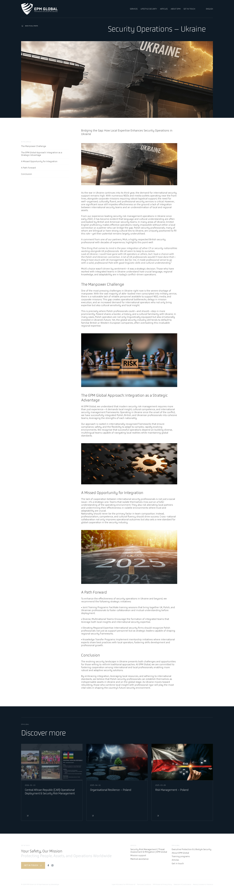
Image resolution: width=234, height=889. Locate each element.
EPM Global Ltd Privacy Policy (162, 884)
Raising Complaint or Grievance (203, 884)
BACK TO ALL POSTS (31, 26)
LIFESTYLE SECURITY (149, 9)
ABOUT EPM (175, 9)
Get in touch (178, 863)
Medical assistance (139, 859)
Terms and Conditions (144, 884)
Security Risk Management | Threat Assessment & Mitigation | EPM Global (148, 850)
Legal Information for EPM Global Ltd (123, 884)
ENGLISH (209, 9)
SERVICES (134, 9)
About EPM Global (180, 853)
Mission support (138, 855)
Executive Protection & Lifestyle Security (191, 849)
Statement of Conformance (182, 884)
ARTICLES (164, 9)
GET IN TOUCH (189, 9)
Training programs (181, 856)
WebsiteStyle (55, 884)
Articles (175, 860)
